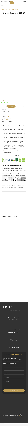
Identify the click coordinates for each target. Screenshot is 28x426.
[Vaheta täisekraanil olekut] (1, 423)
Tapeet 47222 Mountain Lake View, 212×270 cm (7, 297)
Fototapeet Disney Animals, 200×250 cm (19, 280)
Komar (6, 114)
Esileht (3, 9)
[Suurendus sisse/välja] (0, 423)
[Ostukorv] (26, 5)
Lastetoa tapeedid (15, 9)
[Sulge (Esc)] (3, 423)
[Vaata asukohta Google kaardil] (14, 322)
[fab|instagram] (21, 307)
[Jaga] (2, 423)
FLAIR (8, 116)
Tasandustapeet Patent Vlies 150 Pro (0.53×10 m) (7, 209)
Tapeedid (8, 9)
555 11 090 (14, 340)
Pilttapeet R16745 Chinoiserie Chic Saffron (20, 263)
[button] (25, 1)
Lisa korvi (11, 106)
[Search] (12, 2)
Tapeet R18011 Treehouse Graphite (6, 280)
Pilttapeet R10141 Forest (19, 297)
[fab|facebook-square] (25, 307)
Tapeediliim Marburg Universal (20, 208)
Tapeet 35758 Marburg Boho (7, 263)
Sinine (15, 120)
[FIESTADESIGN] (6, 1)
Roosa (12, 120)
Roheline (8, 120)
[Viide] (22, 5)
